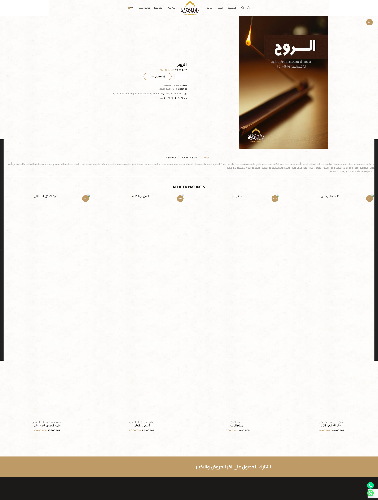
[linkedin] (165, 98)
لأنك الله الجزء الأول (331, 425)
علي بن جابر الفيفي (328, 422)
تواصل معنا (144, 8)
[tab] (206, 157)
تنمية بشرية (56, 422)
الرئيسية (232, 8)
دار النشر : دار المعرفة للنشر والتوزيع (146, 93)
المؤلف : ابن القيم (172, 93)
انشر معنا (158, 8)
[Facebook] (175, 98)
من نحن (171, 8)
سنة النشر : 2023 (121, 93)
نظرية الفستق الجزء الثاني (47, 425)
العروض (209, 8)
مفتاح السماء (236, 425)
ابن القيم (170, 88)
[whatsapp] (161, 98)
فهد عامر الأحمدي (41, 422)
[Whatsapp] (370, 493)
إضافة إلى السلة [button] (334, 306)
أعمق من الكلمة (141, 425)
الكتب (220, 8)
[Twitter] (178, 98)
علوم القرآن (236, 422)
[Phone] (370, 485)
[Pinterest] (172, 98)
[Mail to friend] (169, 98)
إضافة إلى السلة (156, 76)
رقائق (162, 88)
